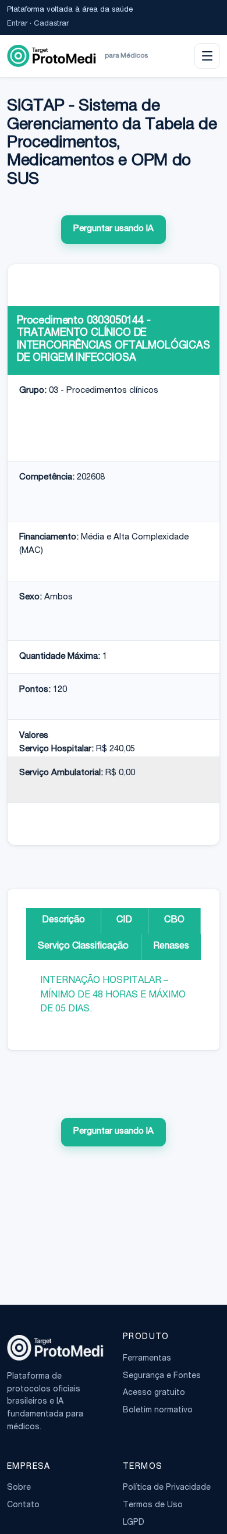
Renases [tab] (171, 946)
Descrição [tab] (63, 920)
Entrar (17, 24)
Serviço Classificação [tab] (83, 946)
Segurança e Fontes (162, 1376)
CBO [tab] (174, 920)
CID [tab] (124, 920)
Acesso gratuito (154, 1393)
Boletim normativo (158, 1411)
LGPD (133, 1523)
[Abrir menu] (207, 56)
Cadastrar (51, 24)
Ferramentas (147, 1359)
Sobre (19, 1488)
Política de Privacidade (167, 1488)
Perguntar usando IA (113, 229)
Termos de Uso (153, 1505)
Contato (23, 1505)
